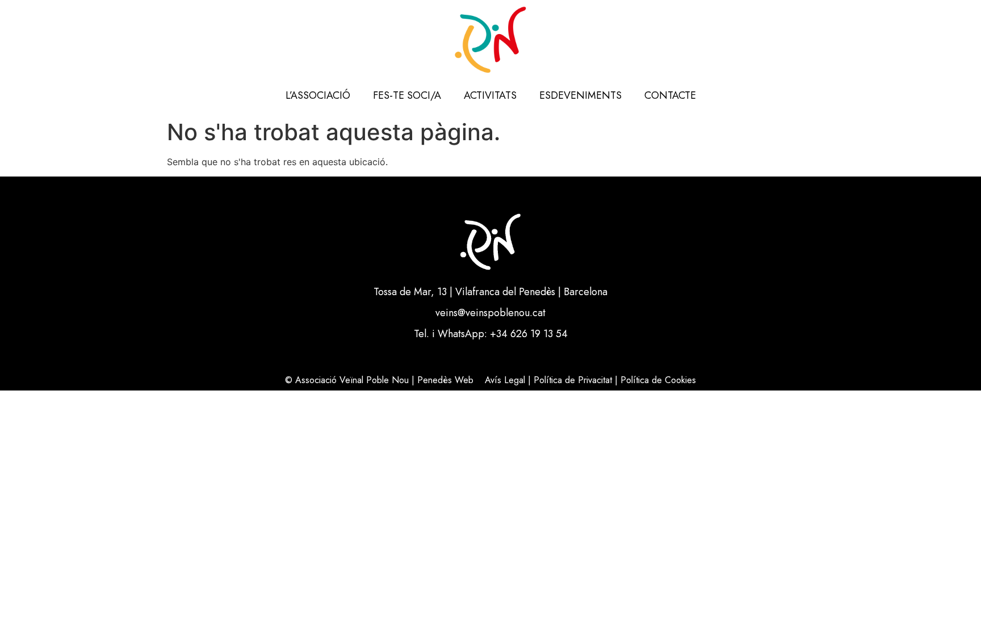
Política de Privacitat (573, 380)
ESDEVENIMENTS (580, 95)
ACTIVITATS (490, 95)
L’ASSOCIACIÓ (318, 95)
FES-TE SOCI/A (407, 95)
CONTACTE (670, 95)
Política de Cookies (658, 380)
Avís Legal (505, 380)
